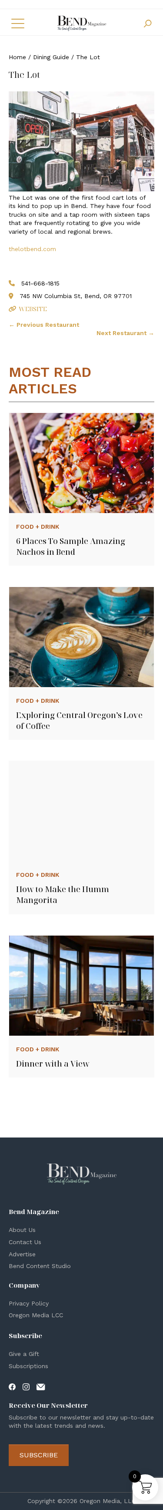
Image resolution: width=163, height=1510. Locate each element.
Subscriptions (28, 1365)
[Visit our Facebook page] (12, 1385)
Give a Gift (24, 1353)
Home (17, 57)
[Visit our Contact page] (41, 1385)
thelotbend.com (32, 248)
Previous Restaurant (44, 324)
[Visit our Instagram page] (26, 1385)
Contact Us (25, 1241)
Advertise (22, 1254)
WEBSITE (33, 309)
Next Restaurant (125, 332)
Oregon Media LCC (36, 1315)
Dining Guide (51, 57)
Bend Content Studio (40, 1265)
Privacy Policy (29, 1303)
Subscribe (39, 1455)
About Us (22, 1229)
